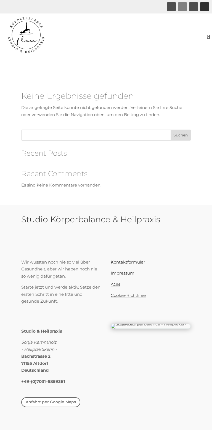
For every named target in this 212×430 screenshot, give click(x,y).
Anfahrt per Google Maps (51, 401)
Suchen (180, 135)
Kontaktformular (128, 262)
